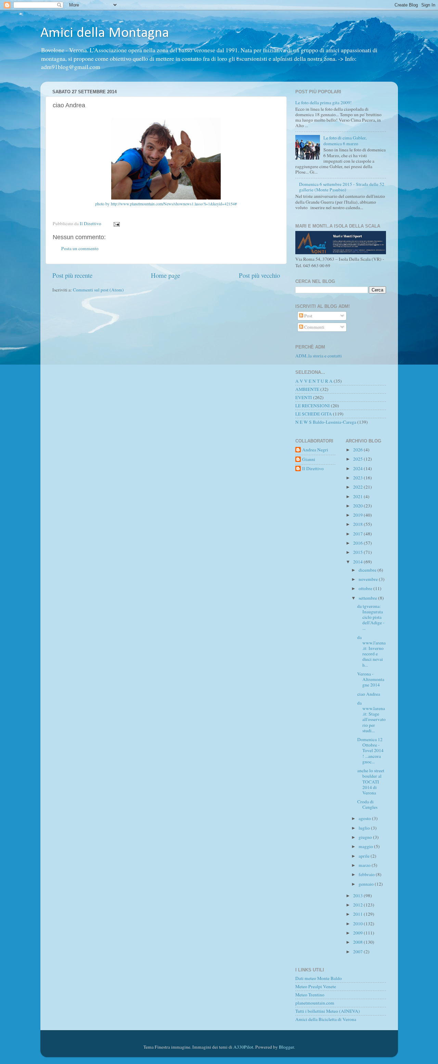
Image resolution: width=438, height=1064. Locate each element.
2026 (358, 450)
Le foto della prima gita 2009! (323, 102)
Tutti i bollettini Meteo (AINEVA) (327, 1011)
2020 (358, 506)
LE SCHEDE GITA (313, 414)
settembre (368, 598)
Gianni (308, 459)
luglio (365, 828)
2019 (358, 515)
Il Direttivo (313, 469)
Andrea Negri (315, 450)
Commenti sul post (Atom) (98, 290)
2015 (358, 552)
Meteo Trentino (309, 995)
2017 (358, 534)
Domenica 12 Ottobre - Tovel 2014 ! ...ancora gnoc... (370, 750)
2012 (358, 905)
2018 (358, 524)
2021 (358, 496)
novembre (369, 579)
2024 (358, 468)
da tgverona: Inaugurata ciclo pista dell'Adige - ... (371, 617)
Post (307, 316)
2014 (358, 562)
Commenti (313, 327)
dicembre (368, 570)
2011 (358, 914)
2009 (358, 933)
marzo (365, 865)
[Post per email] (116, 223)
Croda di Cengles (367, 804)
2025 (358, 459)
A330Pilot (243, 1047)
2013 (358, 895)
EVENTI (303, 397)
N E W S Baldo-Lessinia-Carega (325, 422)
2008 (358, 942)
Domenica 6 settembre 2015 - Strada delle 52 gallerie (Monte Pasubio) (341, 187)
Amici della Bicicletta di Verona (325, 1019)
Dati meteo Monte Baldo (318, 978)
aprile (365, 856)
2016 (358, 543)
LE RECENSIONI (312, 406)
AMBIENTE (307, 389)
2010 (358, 923)
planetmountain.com (314, 1003)
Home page (165, 275)
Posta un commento (80, 248)
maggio (366, 846)
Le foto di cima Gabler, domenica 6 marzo (344, 140)
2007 (358, 952)
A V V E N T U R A (314, 381)
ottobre (366, 588)
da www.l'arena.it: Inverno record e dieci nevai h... (371, 651)
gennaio (367, 884)
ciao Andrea (368, 694)
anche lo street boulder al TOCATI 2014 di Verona (370, 781)
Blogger (286, 1047)
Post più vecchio (259, 275)
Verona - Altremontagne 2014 (370, 679)
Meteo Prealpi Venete (315, 986)
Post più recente (72, 275)
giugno (366, 837)
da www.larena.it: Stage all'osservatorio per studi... (371, 717)
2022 (358, 487)
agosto (365, 818)
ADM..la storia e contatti (318, 356)
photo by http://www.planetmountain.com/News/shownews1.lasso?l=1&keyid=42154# (166, 203)
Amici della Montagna (104, 33)
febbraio (367, 874)
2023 (358, 478)
